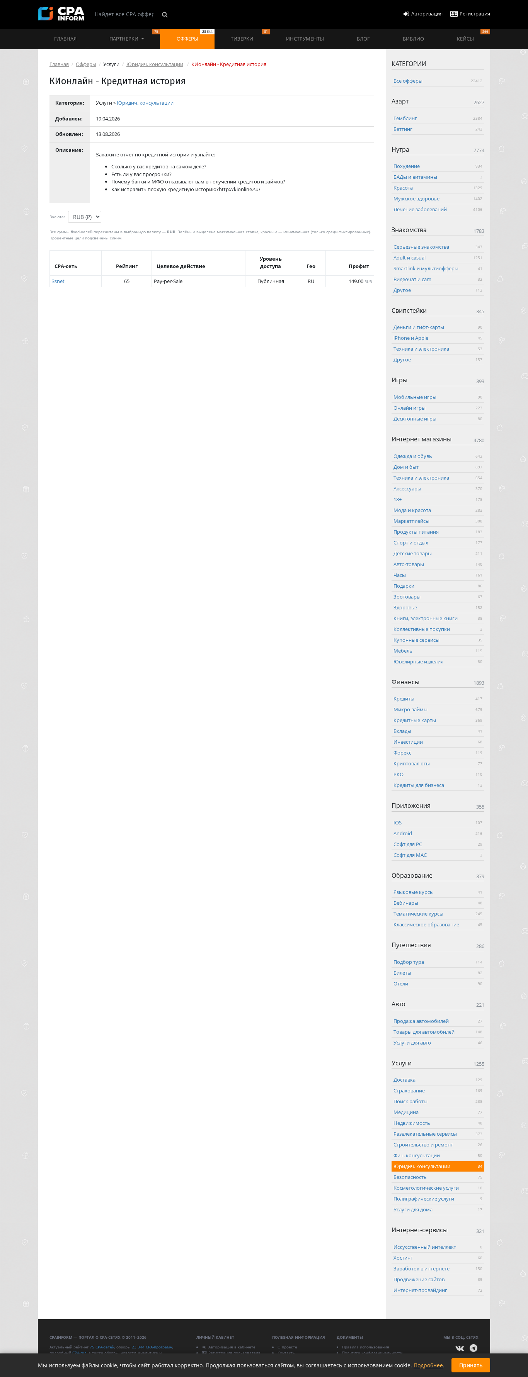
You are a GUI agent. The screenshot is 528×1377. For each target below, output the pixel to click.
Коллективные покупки (437, 628)
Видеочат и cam (437, 278)
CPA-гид (79, 1352)
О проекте (287, 1347)
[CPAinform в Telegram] (473, 1348)
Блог (363, 38)
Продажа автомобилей (437, 1020)
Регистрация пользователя (234, 1352)
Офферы (195, 35)
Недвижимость (437, 1122)
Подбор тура (437, 961)
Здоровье (437, 607)
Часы (437, 574)
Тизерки (249, 35)
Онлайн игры (437, 407)
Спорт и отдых (437, 542)
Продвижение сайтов (437, 1278)
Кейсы (472, 35)
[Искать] (165, 14)
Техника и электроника (437, 348)
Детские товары (437, 552)
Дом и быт (437, 466)
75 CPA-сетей (102, 1347)
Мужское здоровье (437, 198)
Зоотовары (437, 596)
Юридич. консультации (154, 64)
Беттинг (437, 128)
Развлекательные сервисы (437, 1133)
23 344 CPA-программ (152, 1347)
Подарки (437, 585)
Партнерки (133, 35)
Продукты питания (437, 531)
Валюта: (57, 216)
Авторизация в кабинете (231, 1347)
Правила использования (365, 1347)
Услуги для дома (437, 1209)
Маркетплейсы (437, 520)
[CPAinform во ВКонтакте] (460, 1348)
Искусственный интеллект (437, 1246)
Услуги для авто (437, 1042)
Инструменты (305, 38)
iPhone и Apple (437, 337)
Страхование (437, 1090)
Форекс (437, 752)
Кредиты (437, 698)
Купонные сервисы (437, 639)
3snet (58, 281)
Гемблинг (437, 117)
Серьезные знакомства (437, 246)
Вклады (437, 731)
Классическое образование (437, 924)
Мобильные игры (437, 396)
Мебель (437, 650)
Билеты (437, 972)
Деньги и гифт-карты (437, 327)
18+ (437, 498)
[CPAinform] (61, 13)
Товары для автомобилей (437, 1031)
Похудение (437, 166)
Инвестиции (437, 741)
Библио (413, 38)
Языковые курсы (437, 892)
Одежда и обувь (437, 455)
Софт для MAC (437, 854)
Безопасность (437, 1177)
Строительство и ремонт (437, 1144)
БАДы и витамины (437, 176)
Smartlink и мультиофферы (437, 268)
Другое (437, 289)
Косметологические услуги (437, 1187)
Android (437, 832)
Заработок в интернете (437, 1268)
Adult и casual (437, 257)
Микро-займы (437, 709)
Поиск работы (437, 1101)
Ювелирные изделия (437, 661)
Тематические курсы (437, 913)
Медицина (437, 1112)
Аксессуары (437, 488)
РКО (437, 774)
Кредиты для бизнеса (437, 785)
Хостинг (437, 1257)
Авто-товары (437, 563)
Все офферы (437, 80)
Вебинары (437, 902)
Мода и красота (437, 509)
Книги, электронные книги (437, 617)
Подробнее (428, 1365)
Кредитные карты (437, 720)
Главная (65, 38)
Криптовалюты (437, 763)
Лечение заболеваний (437, 209)
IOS (437, 822)
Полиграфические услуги (437, 1198)
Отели (437, 983)
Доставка (437, 1079)
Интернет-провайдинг (437, 1289)
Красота (437, 187)
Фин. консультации (437, 1155)
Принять (470, 1365)
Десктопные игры (437, 418)
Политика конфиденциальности (372, 1352)
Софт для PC (437, 843)
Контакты (287, 1352)
